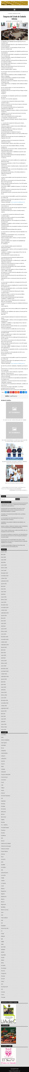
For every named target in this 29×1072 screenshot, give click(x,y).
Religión (3, 936)
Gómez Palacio (4, 851)
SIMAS (2, 960)
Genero (2, 840)
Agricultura (3, 734)
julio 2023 (3, 650)
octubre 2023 (4, 642)
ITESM (2, 877)
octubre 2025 (4, 578)
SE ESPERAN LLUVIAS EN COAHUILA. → (19, 490)
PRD (2, 920)
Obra (2, 912)
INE (2, 870)
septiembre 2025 (5, 581)
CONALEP (3, 771)
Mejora (2, 899)
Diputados (3, 801)
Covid (2, 782)
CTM (2, 785)
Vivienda (3, 997)
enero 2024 (3, 634)
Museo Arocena (4, 909)
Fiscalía (3, 832)
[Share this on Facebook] (8, 392)
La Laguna (3, 883)
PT (1, 931)
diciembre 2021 (4, 700)
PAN (2, 915)
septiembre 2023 (5, 644)
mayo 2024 (3, 623)
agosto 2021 (3, 711)
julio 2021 (3, 713)
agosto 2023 (4, 647)
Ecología (3, 806)
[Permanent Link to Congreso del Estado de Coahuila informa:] (14, 31)
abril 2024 (3, 626)
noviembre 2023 (4, 639)
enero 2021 (3, 729)
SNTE (2, 962)
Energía (3, 822)
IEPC (2, 862)
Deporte (3, 793)
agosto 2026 (4, 551)
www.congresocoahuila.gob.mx (18, 202)
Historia (3, 854)
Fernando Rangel (5, 827)
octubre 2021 (4, 705)
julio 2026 (3, 554)
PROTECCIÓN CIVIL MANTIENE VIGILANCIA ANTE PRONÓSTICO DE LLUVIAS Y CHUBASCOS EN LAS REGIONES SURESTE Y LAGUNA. (13, 510)
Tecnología (3, 968)
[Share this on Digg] (21, 392)
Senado (2, 957)
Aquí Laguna (4, 742)
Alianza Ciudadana (5, 740)
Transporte (3, 973)
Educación (3, 811)
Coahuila (10, 13)
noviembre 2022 (4, 671)
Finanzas (3, 830)
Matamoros (3, 896)
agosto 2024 (4, 615)
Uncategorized (4, 986)
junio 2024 (3, 620)
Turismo (3, 976)
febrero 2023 (4, 663)
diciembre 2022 (4, 668)
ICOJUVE (3, 859)
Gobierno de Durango (6, 846)
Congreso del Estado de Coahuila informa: (14, 17)
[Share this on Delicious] (26, 392)
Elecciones (3, 816)
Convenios (3, 779)
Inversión (3, 875)
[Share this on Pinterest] (13, 392)
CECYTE (3, 761)
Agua (2, 737)
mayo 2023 (3, 655)
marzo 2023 (3, 660)
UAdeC (2, 981)
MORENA (3, 907)
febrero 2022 (4, 695)
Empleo (2, 819)
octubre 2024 (4, 610)
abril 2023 (3, 657)
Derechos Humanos (5, 795)
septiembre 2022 (5, 676)
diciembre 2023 (4, 636)
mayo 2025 (3, 591)
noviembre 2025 (4, 575)
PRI (2, 923)
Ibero (2, 856)
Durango (3, 803)
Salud (2, 944)
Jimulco (3, 880)
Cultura (2, 787)
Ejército (3, 814)
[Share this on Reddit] (16, 392)
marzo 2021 (3, 724)
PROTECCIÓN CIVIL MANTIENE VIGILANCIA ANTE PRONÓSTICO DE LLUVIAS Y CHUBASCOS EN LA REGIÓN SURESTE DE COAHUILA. (14, 541)
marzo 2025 (3, 597)
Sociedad (3, 965)
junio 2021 (3, 716)
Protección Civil (4, 928)
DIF (2, 798)
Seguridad (3, 954)
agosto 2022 (4, 679)
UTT (2, 989)
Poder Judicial (4, 917)
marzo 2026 (4, 565)
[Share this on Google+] (11, 392)
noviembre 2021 (4, 703)
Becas (2, 748)
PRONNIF (3, 925)
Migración (3, 904)
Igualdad (3, 864)
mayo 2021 (3, 718)
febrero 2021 (4, 726)
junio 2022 (3, 684)
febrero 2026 (4, 567)
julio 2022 (3, 681)
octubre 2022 (4, 673)
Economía (3, 808)
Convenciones (4, 777)
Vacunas (3, 992)
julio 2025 (3, 586)
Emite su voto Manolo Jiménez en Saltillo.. (14, 483)
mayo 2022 (3, 687)
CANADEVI (3, 758)
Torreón (3, 970)
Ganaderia (3, 835)
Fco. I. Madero (4, 824)
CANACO (3, 755)
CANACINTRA (4, 753)
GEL (2, 838)
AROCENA (3, 745)
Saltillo (2, 941)
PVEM (2, 933)
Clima (2, 766)
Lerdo (2, 885)
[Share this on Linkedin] (23, 392)
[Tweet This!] (6, 392)
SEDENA (3, 949)
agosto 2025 (4, 583)
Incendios (3, 867)
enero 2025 (3, 602)
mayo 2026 (3, 559)
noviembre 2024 (4, 607)
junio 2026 (3, 557)
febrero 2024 (4, 631)
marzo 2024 (3, 628)
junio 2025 (3, 589)
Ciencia (2, 763)
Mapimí (3, 893)
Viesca (2, 994)
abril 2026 (3, 562)
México (2, 901)
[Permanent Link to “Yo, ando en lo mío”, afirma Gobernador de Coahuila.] (14, 410)
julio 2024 (3, 618)
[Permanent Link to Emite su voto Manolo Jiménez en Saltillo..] (14, 473)
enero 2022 (3, 697)
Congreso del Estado (16, 13)
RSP (2, 939)
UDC (2, 984)
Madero (3, 888)
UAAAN (3, 978)
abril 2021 (3, 721)
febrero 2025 (4, 599)
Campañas (3, 750)
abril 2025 (3, 594)
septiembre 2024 (5, 612)
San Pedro (3, 946)
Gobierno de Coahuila (6, 843)
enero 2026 (3, 570)
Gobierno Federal (5, 848)
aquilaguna (9, 21)
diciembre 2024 (4, 604)
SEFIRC (2, 952)
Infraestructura (4, 872)
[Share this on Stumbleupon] (18, 392)
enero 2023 (3, 665)
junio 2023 (3, 652)
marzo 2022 (3, 692)
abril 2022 (3, 689)
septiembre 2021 (4, 708)
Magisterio (3, 891)
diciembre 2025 (4, 573)
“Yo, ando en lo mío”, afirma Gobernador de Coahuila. (14, 419)
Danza (2, 790)
